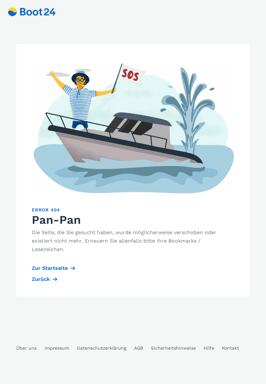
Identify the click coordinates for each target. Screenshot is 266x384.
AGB (138, 348)
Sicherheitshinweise (173, 348)
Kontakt (230, 348)
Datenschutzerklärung (101, 348)
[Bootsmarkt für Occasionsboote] (32, 11)
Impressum (56, 348)
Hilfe (209, 348)
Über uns (26, 348)
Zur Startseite (50, 268)
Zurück (41, 279)
